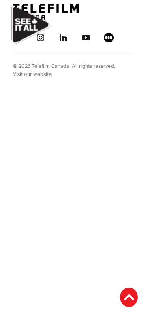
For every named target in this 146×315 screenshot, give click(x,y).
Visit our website (32, 74)
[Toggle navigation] (130, 24)
